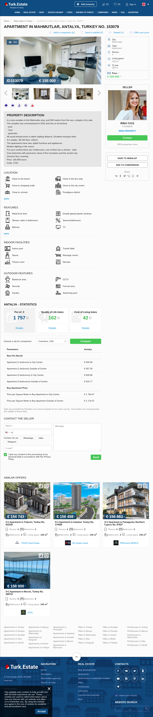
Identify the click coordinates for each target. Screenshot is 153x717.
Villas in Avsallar (110, 627)
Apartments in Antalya (14, 631)
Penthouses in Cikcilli (137, 645)
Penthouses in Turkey (137, 627)
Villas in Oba (84, 639)
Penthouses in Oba (136, 641)
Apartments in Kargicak (35, 638)
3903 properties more (127, 144)
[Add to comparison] (41, 486)
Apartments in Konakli (63, 637)
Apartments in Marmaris (59, 646)
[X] (124, 176)
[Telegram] (137, 176)
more (6, 198)
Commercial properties (89, 695)
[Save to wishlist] (46, 486)
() (107, 4)
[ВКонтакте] (116, 176)
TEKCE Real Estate (30, 543)
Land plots (83, 691)
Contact (127, 138)
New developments (87, 670)
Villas (80, 682)
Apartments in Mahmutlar (35, 632)
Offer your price (141, 32)
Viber (41, 438)
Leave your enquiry (128, 695)
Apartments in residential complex (94, 678)
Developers (46, 674)
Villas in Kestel (109, 635)
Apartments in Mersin (63, 641)
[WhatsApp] (132, 176)
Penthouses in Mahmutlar (134, 636)
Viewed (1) (119, 32)
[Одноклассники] (120, 176)
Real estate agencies (51, 678)
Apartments (83, 674)
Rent (80, 699)
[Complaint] (32, 105)
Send (96, 457)
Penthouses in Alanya (137, 631)
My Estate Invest (80, 543)
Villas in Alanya (85, 631)
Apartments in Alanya (39, 627)
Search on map (48, 682)
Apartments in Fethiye (39, 647)
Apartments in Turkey (14, 627)
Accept (42, 711)
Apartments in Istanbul (63, 633)
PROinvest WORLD (129, 543)
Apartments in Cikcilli (13, 642)
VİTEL (30, 612)
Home (44, 670)
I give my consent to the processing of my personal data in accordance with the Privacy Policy (29, 456)
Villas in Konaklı (110, 631)
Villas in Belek (109, 639)
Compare (85, 341)
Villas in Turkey (85, 627)
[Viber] (128, 176)
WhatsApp (28, 438)
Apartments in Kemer (39, 643)
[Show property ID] (26, 105)
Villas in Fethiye (110, 642)
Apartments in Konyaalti (59, 628)
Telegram (11, 441)
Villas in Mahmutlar (87, 635)
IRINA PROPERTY (127, 131)
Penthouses (83, 686)
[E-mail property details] (12, 105)
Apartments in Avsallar (14, 635)
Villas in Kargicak (86, 642)
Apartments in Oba (13, 639)
